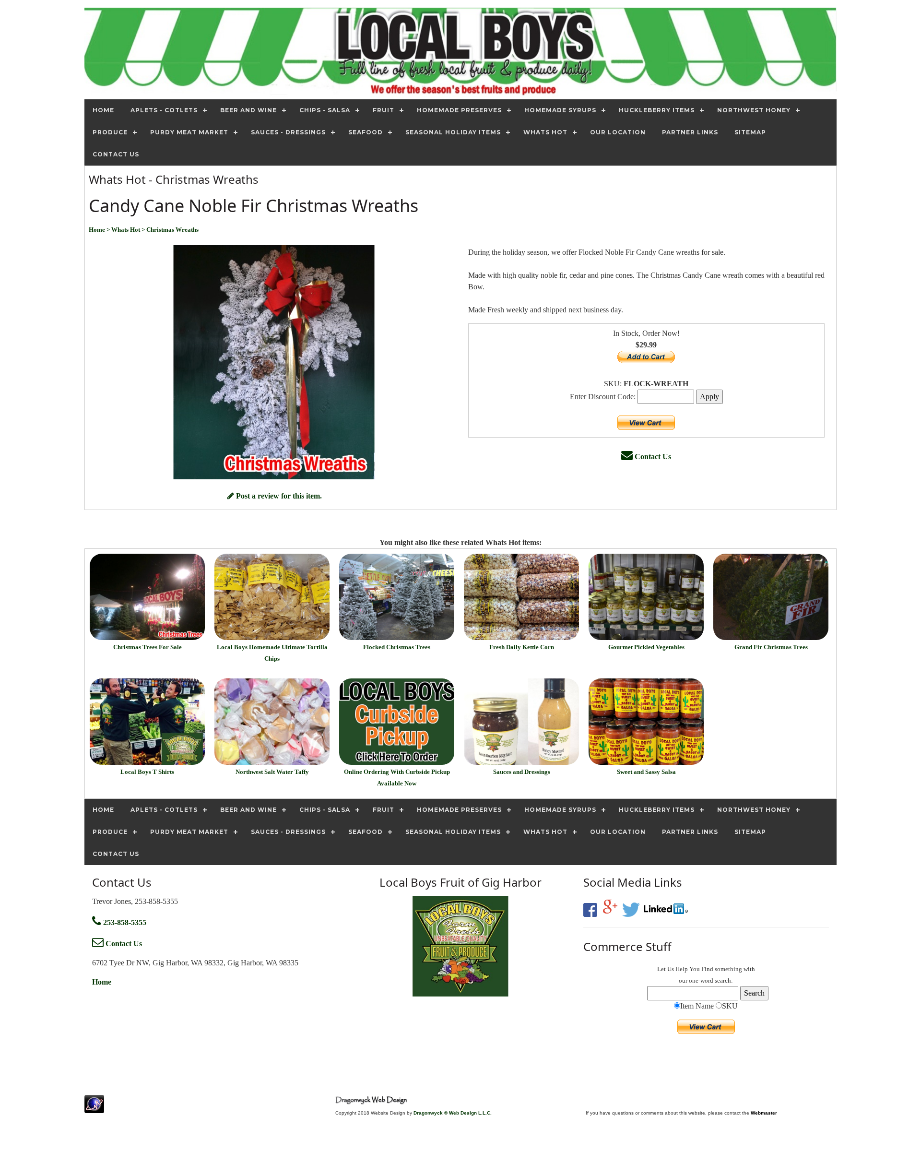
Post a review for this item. (278, 496)
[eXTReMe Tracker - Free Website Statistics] (94, 1108)
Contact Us (652, 456)
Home (101, 982)
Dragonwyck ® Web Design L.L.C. (452, 1113)
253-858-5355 (123, 922)
